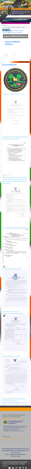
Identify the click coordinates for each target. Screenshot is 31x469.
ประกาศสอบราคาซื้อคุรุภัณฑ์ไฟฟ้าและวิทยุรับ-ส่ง (15, 228)
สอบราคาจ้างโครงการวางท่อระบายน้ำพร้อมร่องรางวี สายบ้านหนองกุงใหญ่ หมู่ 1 (15, 138)
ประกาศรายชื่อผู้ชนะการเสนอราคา (11, 356)
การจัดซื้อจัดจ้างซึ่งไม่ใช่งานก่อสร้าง (12, 269)
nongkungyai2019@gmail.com (18, 454)
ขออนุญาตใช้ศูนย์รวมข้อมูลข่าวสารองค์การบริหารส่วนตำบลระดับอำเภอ (13, 400)
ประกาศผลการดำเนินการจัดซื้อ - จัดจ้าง (14, 27)
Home (5, 25)
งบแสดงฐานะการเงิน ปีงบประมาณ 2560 (13, 94)
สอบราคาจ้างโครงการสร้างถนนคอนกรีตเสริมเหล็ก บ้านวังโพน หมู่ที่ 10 (12, 312)
